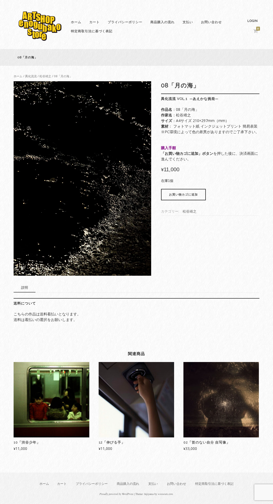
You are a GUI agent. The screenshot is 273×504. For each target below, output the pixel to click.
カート (94, 22)
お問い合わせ (211, 22)
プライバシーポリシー (125, 22)
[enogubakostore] (40, 42)
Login (252, 21)
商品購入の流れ (162, 22)
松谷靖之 (45, 76)
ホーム (76, 22)
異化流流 (31, 76)
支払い (188, 22)
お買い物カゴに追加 (183, 194)
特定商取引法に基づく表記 (92, 31)
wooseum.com (165, 494)
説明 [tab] (24, 287)
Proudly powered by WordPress (116, 494)
